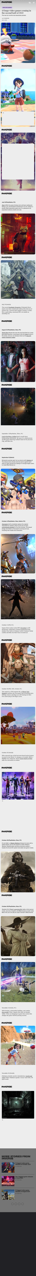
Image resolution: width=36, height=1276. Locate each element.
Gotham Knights (18, 821)
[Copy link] (19, 1204)
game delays (25, 119)
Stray (3, 205)
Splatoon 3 (29, 460)
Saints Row (5, 333)
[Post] (16, 1204)
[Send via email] (22, 1204)
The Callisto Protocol (24, 1140)
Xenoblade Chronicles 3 (14, 307)
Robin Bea (7, 18)
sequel (26, 758)
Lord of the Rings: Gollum (9, 436)
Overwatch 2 (5, 524)
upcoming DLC (18, 909)
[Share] (12, 1204)
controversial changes (8, 527)
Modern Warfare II (15, 843)
